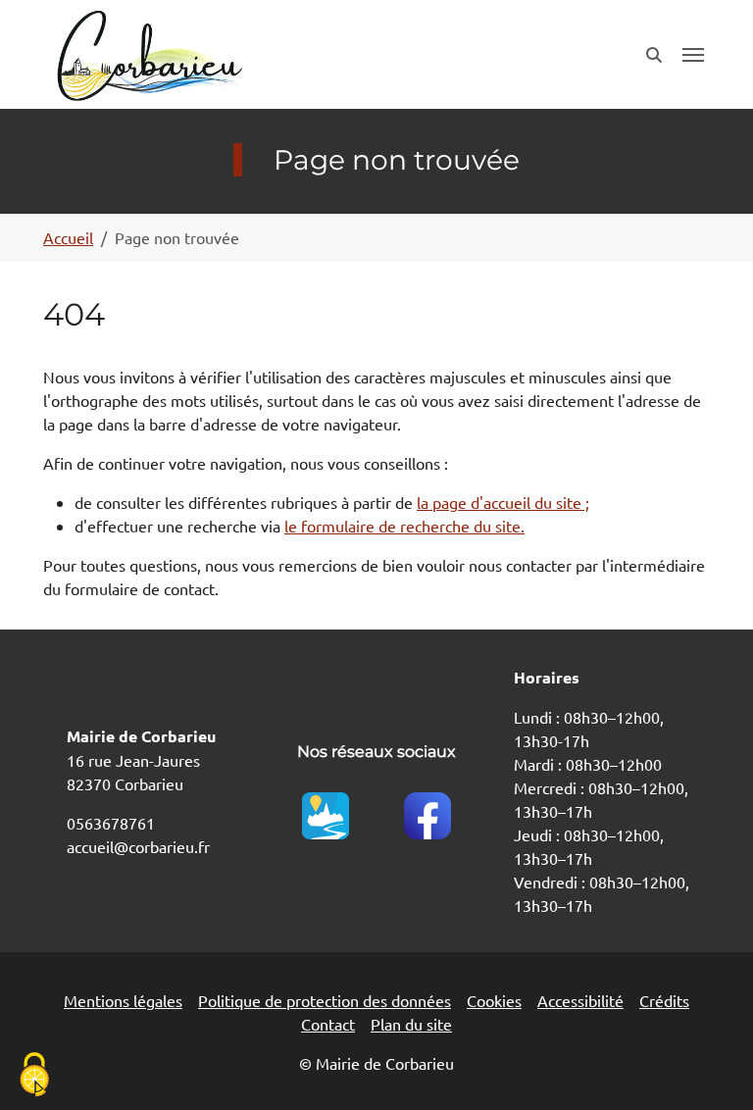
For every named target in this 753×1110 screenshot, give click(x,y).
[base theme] (148, 54)
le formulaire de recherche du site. (404, 525)
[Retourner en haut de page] (709, 1066)
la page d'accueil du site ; (503, 502)
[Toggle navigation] (693, 55)
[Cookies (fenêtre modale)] (34, 1076)
